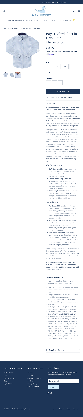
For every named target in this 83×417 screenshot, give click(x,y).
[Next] (39, 51)
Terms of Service (33, 387)
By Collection (9, 384)
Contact (30, 372)
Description (50, 103)
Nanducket (12, 409)
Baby (53, 20)
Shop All (61, 409)
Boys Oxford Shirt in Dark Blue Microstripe (25, 29)
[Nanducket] (41, 11)
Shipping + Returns (33, 378)
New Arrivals (8, 372)
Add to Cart (63, 92)
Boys (36, 20)
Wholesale (30, 381)
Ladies (45, 20)
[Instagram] (51, 393)
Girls (28, 20)
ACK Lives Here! (65, 20)
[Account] (74, 11)
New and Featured (15, 20)
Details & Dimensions (54, 277)
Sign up (53, 387)
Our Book (76, 409)
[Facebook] (48, 393)
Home (5, 29)
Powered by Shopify (23, 409)
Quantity (49, 79)
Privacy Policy (32, 384)
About (68, 409)
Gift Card (30, 375)
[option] (22, 51)
